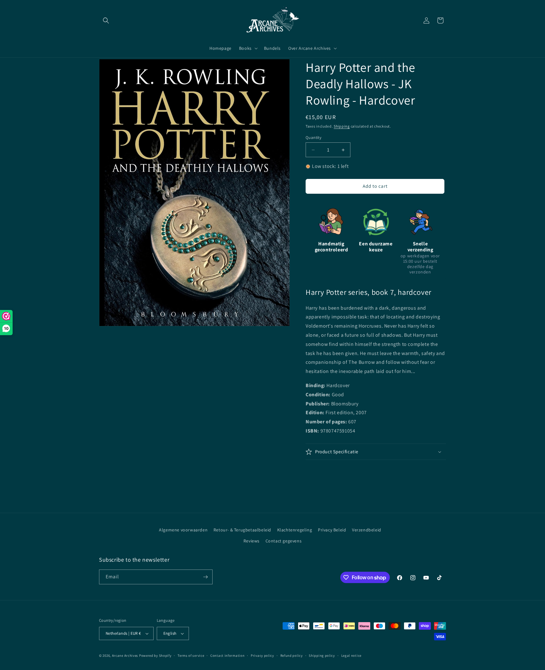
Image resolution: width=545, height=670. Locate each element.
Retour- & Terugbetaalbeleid (242, 530)
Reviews (251, 541)
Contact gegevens (284, 541)
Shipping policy (322, 655)
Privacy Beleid (332, 530)
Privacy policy (262, 655)
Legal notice (351, 655)
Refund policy (291, 655)
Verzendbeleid (366, 530)
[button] (106, 20)
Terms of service (191, 655)
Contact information (227, 655)
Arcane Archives (125, 655)
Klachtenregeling (294, 530)
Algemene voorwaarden (183, 530)
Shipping (342, 126)
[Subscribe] (205, 577)
